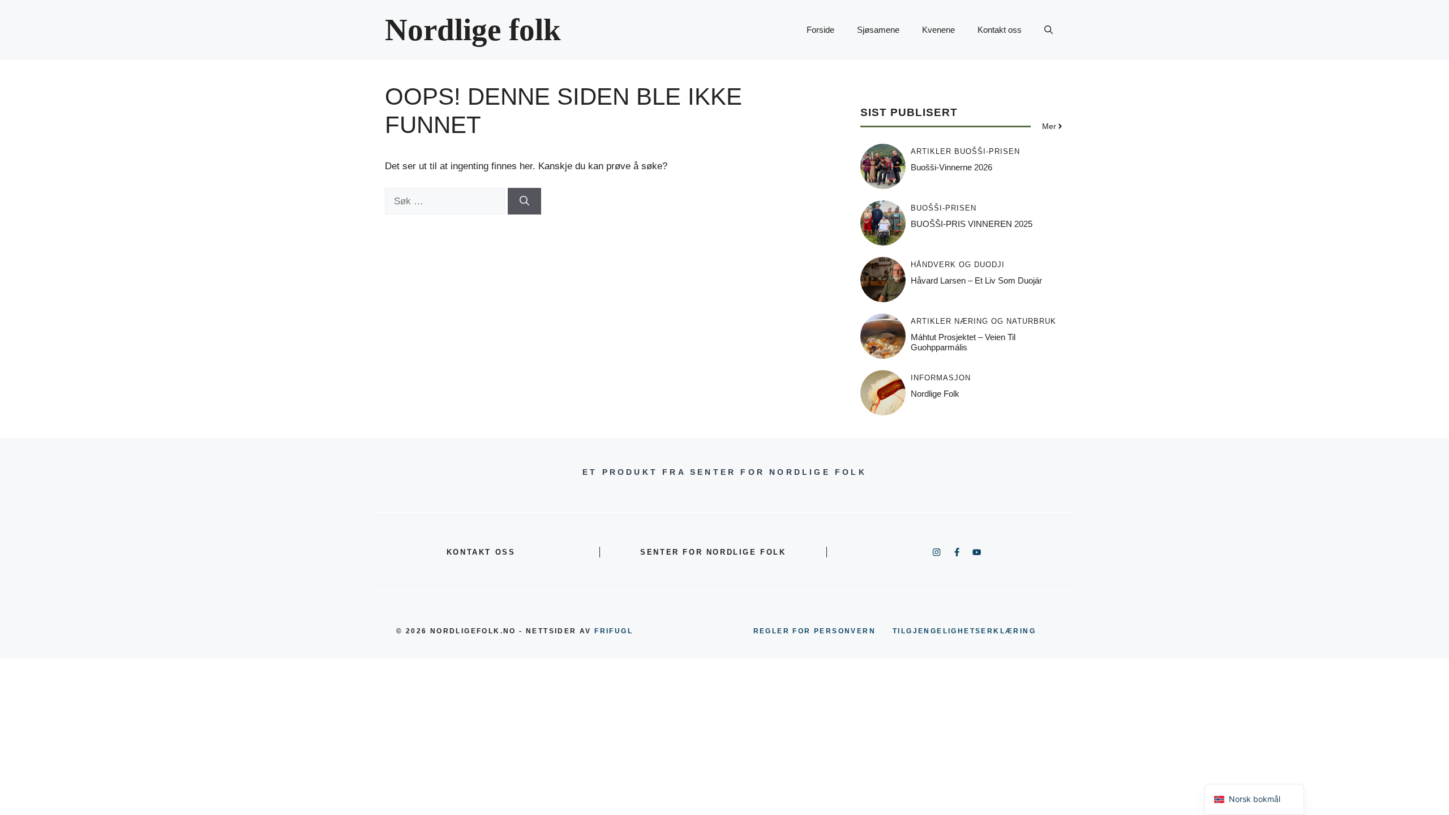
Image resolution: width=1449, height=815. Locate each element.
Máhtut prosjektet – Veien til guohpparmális (963, 342)
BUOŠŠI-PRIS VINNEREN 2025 (971, 224)
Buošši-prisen (987, 151)
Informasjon (941, 377)
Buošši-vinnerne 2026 (951, 167)
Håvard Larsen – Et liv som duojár (976, 280)
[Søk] (524, 201)
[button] (1048, 30)
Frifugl (613, 631)
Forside (820, 30)
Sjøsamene (878, 30)
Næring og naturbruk (1005, 321)
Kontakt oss (1000, 30)
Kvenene (938, 30)
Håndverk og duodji (958, 264)
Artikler (931, 151)
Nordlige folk (473, 29)
